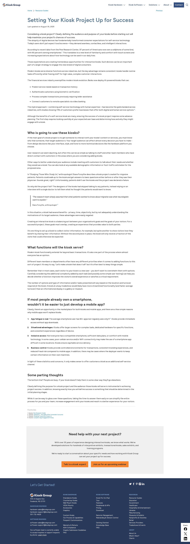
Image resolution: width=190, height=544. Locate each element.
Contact (179, 5)
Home (29, 11)
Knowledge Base (102, 525)
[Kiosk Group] (11, 5)
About (166, 5)
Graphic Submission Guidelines (74, 530)
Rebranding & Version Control (107, 518)
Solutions (153, 5)
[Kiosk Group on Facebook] (133, 485)
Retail (131, 520)
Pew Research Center (39, 413)
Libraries (132, 510)
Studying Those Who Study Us (43, 416)
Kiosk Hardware (115, 5)
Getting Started (102, 523)
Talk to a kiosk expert (75, 464)
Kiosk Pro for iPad (103, 498)
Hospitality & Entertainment (139, 508)
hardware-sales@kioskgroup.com (42, 510)
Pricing (98, 508)
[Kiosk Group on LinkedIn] (143, 485)
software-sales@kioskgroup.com (42, 523)
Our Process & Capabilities (73, 518)
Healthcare (133, 505)
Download (100, 510)
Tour (98, 500)
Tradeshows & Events (137, 525)
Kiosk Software (135, 5)
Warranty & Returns (70, 525)
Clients (131, 538)
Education (133, 500)
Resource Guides (41, 11)
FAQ (64, 533)
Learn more (42, 535)
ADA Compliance (69, 528)
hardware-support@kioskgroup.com (43, 512)
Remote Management (104, 515)
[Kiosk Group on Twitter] (130, 485)
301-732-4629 (35, 514)
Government (134, 503)
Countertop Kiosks (70, 500)
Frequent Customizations (72, 520)
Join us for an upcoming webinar (109, 464)
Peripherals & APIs (103, 505)
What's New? (134, 536)
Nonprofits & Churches (137, 518)
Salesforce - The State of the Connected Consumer (48, 414)
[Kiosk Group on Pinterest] (136, 485)
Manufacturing (134, 513)
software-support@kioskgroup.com (43, 525)
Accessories (67, 508)
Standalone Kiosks (70, 498)
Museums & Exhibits (136, 515)
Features (99, 503)
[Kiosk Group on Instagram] (140, 485)
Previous (159, 11)
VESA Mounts (68, 505)
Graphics (66, 510)
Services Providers (136, 523)
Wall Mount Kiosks (70, 503)
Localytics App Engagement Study (44, 417)
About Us (132, 533)
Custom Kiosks (68, 515)
